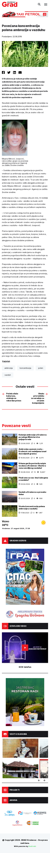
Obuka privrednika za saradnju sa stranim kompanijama (37, 398)
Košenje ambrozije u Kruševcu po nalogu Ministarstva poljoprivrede (33, 437)
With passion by (25, 846)
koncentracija (25, 368)
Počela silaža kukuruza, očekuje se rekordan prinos (13, 397)
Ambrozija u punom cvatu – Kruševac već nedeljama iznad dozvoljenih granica (32, 451)
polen (40, 368)
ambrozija (8, 368)
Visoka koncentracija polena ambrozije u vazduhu (32, 507)
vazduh (7, 375)
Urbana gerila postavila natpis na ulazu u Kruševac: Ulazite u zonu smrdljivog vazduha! (32, 465)
